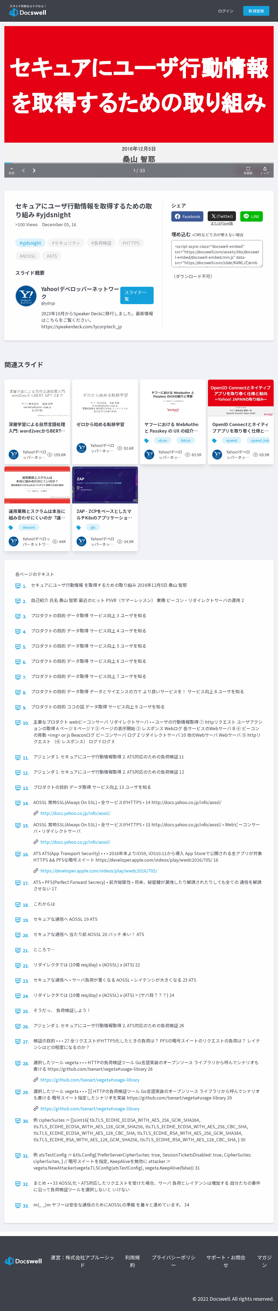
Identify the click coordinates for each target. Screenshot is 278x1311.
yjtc (93, 527)
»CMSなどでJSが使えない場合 (218, 234)
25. (26, 1011)
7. (25, 677)
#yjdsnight (30, 242)
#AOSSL (28, 256)
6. (25, 662)
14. (26, 803)
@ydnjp (48, 303)
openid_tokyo (261, 440)
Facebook (191, 216)
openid (231, 440)
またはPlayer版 (222, 223)
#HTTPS (131, 242)
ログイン (225, 11)
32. (26, 1184)
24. (26, 996)
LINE (255, 216)
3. (25, 616)
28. (26, 1063)
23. (26, 981)
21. (26, 950)
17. (26, 883)
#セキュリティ (66, 242)
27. (26, 1041)
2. (25, 601)
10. (26, 723)
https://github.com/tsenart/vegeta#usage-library (90, 1079)
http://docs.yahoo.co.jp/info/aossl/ (75, 813)
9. (25, 707)
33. (26, 1205)
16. (26, 854)
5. (25, 647)
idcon (162, 440)
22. (26, 965)
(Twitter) (224, 216)
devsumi (29, 527)
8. (25, 692)
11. (26, 757)
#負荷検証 (101, 242)
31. (26, 1155)
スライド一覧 (135, 295)
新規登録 (256, 11)
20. (26, 935)
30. (26, 1121)
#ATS (52, 256)
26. (26, 1026)
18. (26, 905)
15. (26, 825)
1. (25, 586)
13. (26, 788)
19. (26, 920)
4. (25, 631)
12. (26, 773)
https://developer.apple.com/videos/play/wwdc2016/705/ (98, 870)
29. (26, 1092)
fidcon (186, 440)
